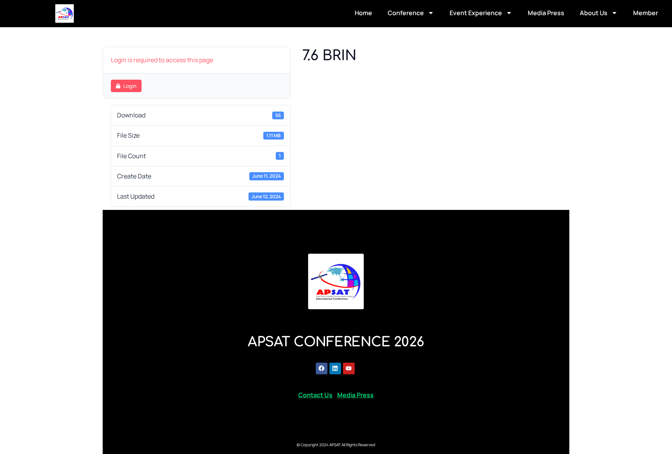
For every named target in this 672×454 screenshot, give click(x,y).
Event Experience (476, 13)
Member (645, 13)
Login (129, 85)
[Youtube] (349, 368)
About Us (593, 13)
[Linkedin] (335, 368)
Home (363, 13)
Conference (406, 13)
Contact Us (315, 395)
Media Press (546, 13)
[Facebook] (321, 368)
